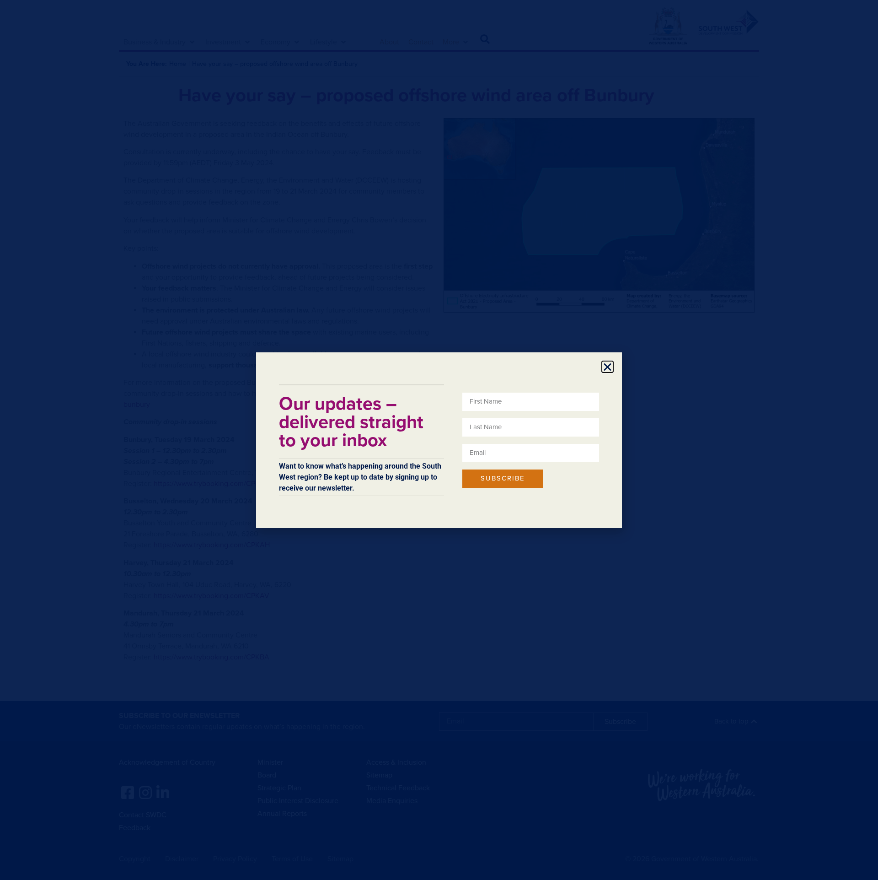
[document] (439, 440)
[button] (607, 367)
